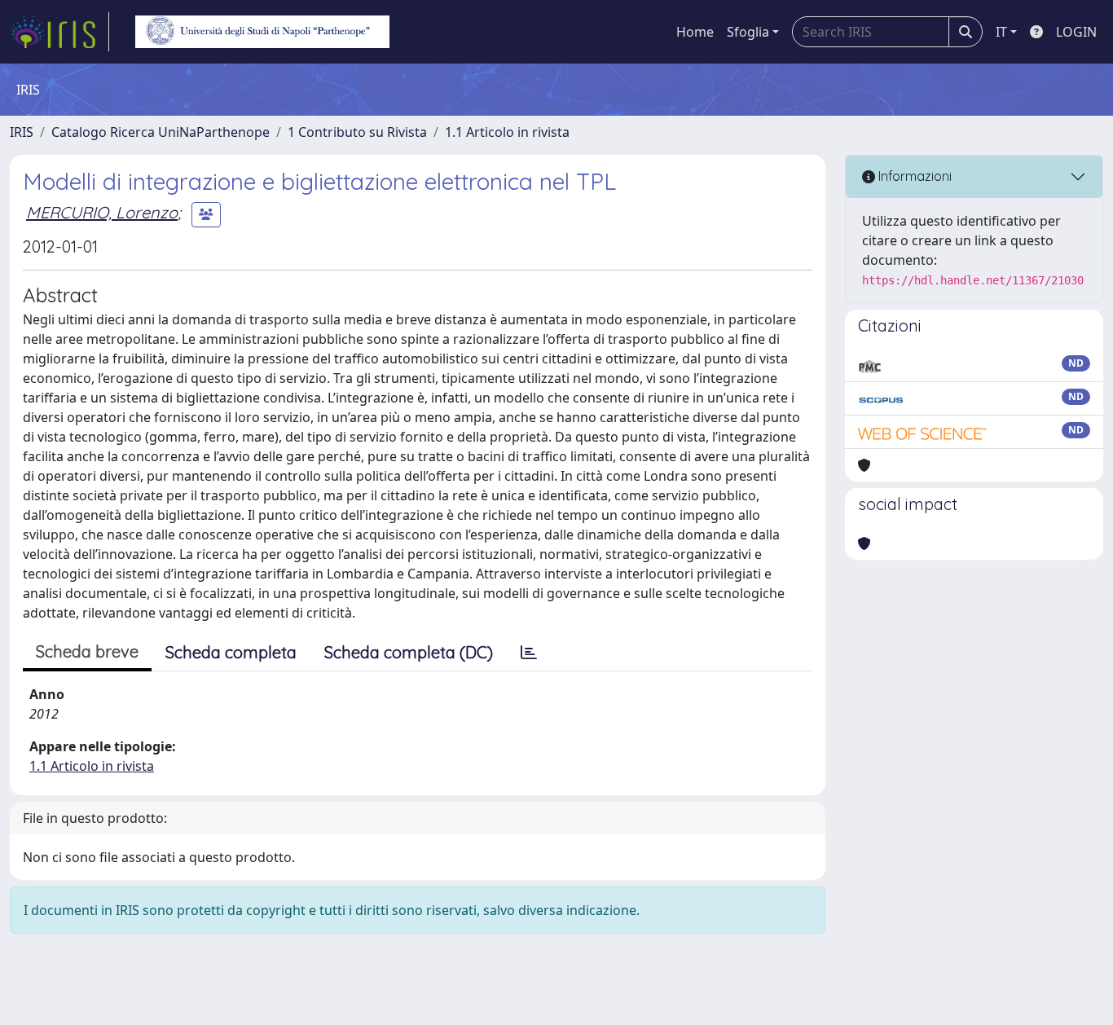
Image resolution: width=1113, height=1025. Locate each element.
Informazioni (913, 176)
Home (695, 32)
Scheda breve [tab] (87, 651)
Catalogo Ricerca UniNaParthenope (160, 132)
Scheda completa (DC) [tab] (408, 652)
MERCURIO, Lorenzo (102, 212)
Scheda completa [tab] (231, 652)
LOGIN (1076, 32)
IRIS (21, 132)
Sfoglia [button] (748, 32)
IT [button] (1001, 32)
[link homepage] (59, 31)
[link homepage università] (262, 31)
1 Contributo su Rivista (357, 132)
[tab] (529, 653)
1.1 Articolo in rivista (507, 132)
